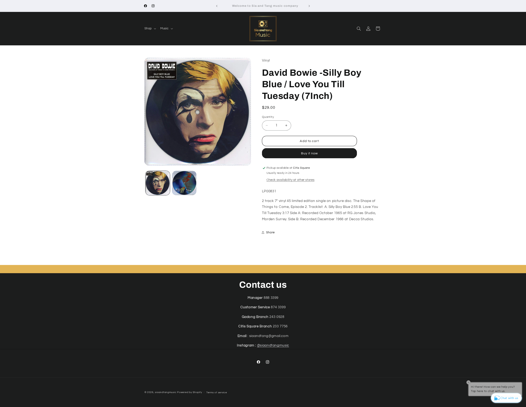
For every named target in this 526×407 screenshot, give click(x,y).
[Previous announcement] (216, 6)
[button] (150, 28)
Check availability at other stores (290, 179)
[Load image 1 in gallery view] (157, 183)
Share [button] (270, 232)
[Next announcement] (309, 6)
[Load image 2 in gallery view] (184, 183)
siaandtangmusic (165, 392)
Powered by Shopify (189, 392)
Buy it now (309, 153)
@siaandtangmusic (273, 345)
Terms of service (216, 392)
